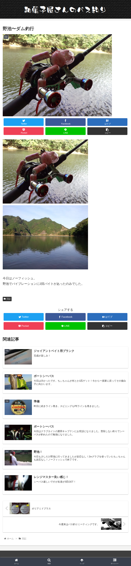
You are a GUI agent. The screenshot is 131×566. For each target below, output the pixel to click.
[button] (121, 386)
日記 (8, 299)
